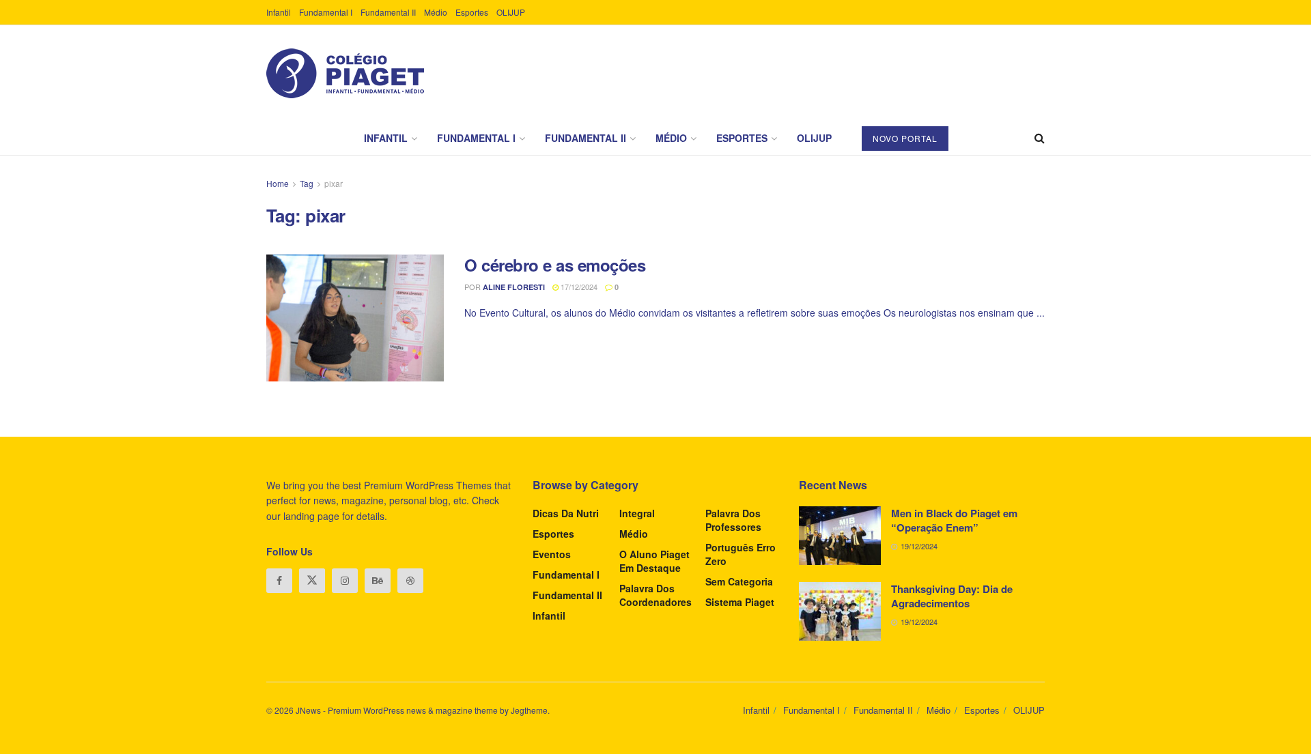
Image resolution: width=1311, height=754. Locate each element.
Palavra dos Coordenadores (655, 595)
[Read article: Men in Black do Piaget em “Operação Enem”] (840, 535)
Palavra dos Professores (733, 520)
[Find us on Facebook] (279, 580)
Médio (435, 12)
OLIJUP (510, 12)
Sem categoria (739, 581)
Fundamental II (388, 12)
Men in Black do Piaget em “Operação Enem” (954, 520)
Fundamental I (325, 12)
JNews (308, 710)
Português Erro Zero (740, 554)
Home (277, 183)
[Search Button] (1039, 138)
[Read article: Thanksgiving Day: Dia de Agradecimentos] (840, 611)
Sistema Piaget (739, 602)
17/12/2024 (578, 286)
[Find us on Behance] (378, 580)
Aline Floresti (514, 287)
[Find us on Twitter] (312, 580)
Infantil (278, 12)
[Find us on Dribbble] (410, 580)
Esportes (471, 12)
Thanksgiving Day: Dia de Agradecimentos (952, 596)
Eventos (552, 554)
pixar (333, 183)
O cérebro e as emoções (554, 264)
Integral (637, 513)
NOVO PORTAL (905, 138)
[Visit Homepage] (345, 73)
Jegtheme (529, 710)
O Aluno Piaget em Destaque (654, 561)
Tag (306, 183)
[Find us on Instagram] (345, 580)
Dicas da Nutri (566, 513)
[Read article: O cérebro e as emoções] (355, 318)
